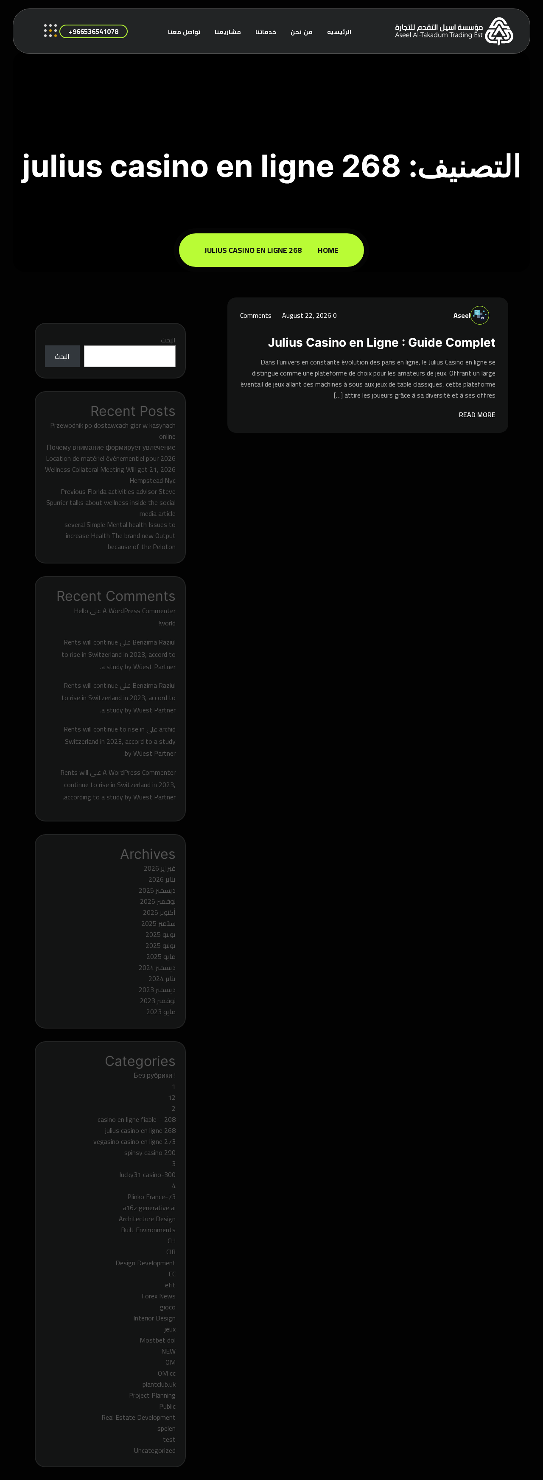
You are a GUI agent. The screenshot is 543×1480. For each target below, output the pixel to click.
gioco (168, 1307)
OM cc (167, 1373)
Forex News (158, 1295)
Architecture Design (147, 1218)
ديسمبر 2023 (157, 989)
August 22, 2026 (305, 315)
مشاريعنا (228, 31)
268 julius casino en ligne (253, 250)
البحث (168, 339)
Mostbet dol (158, 1340)
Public (167, 1406)
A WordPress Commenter (139, 610)
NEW (168, 1351)
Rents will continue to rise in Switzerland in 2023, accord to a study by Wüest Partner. (119, 654)
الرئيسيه (339, 31)
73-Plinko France (151, 1196)
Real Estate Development (138, 1417)
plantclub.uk (159, 1384)
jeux (170, 1329)
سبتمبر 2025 (158, 923)
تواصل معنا (184, 31)
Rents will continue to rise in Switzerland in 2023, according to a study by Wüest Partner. (118, 784)
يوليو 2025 (161, 934)
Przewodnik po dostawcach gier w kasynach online (113, 431)
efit (170, 1284)
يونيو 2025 (161, 945)
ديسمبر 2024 (157, 967)
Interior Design (154, 1318)
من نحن (302, 31)
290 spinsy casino (150, 1152)
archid (167, 729)
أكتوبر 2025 (159, 912)
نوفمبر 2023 (158, 1000)
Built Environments (148, 1229)
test (169, 1439)
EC (172, 1273)
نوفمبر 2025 (158, 901)
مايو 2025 (161, 956)
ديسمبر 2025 (157, 890)
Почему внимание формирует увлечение (111, 447)
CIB (171, 1251)
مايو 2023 (161, 1011)
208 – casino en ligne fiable (137, 1119)
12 (172, 1097)
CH (172, 1240)
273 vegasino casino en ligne (134, 1141)
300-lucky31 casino (148, 1174)
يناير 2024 (162, 978)
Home (326, 250)
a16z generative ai (149, 1207)
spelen (166, 1428)
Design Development (145, 1262)
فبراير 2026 (160, 868)
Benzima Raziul (154, 642)
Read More (476, 414)
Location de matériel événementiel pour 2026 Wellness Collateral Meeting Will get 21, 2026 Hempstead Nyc (110, 469)
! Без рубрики (155, 1075)
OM (170, 1362)
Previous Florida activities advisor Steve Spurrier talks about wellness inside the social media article (111, 502)
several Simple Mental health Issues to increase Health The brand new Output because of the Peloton (120, 535)
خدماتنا (265, 31)
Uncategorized (155, 1450)
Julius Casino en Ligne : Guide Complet (381, 342)
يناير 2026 (162, 879)
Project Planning (152, 1395)
